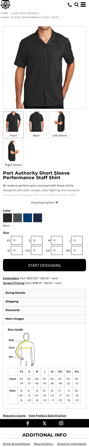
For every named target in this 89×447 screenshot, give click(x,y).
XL (8, 250)
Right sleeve (13, 164)
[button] (76, 4)
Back (36, 135)
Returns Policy (43, 443)
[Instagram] (61, 423)
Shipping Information (71, 443)
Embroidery (11, 278)
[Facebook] (28, 423)
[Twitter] (44, 423)
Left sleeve (59, 135)
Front (13, 135)
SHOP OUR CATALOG (25, 13)
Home (4, 13)
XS (8, 240)
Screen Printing (14, 283)
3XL (48, 250)
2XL (28, 250)
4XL (68, 250)
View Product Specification (47, 415)
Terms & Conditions (16, 443)
